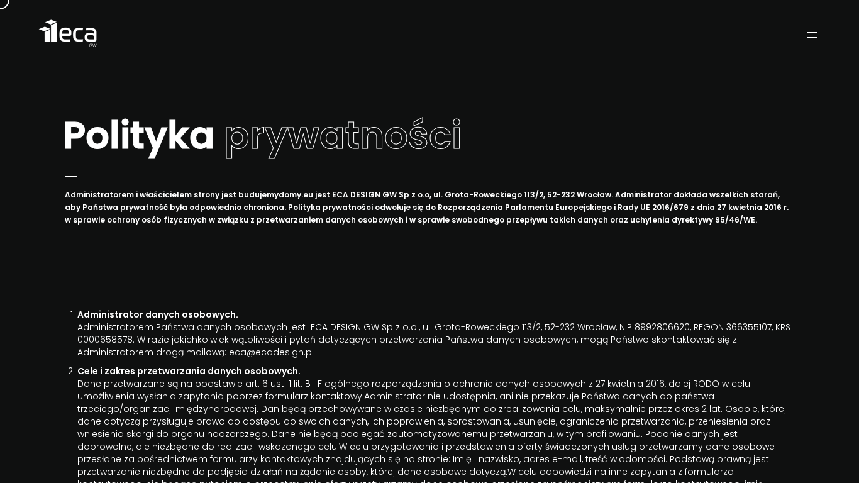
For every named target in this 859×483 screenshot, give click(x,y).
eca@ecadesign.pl (271, 352)
